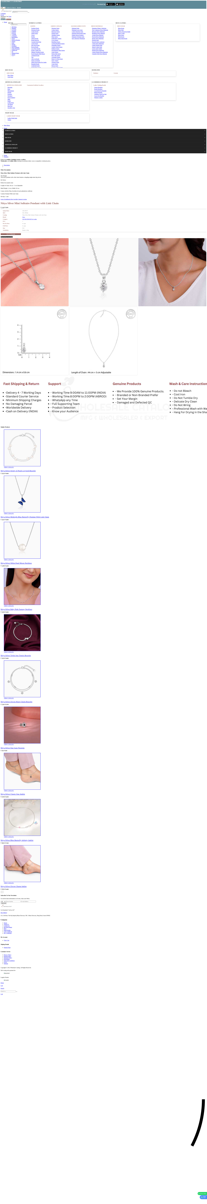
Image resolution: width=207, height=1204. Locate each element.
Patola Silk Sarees (56, 54)
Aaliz (12, 43)
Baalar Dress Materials (98, 38)
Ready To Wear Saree (57, 59)
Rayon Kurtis (34, 47)
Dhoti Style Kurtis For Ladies (38, 62)
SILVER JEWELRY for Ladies (29, 219)
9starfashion (14, 37)
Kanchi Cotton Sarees (57, 67)
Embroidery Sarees (56, 38)
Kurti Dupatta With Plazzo (38, 54)
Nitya (23, 217)
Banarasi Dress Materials (98, 31)
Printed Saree (55, 33)
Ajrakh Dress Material (97, 35)
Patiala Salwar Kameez (78, 35)
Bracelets (10, 87)
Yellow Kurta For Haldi (124, 31)
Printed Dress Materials (98, 50)
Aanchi (13, 44)
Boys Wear (10, 75)
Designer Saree (55, 28)
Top (32, 57)
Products (6, 156)
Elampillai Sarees (56, 45)
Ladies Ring (11, 102)
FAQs (5, 962)
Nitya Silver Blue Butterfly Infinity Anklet (17, 840)
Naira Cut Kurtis (35, 60)
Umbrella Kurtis (35, 65)
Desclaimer (7, 959)
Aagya (13, 38)
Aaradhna (13, 46)
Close (9, 16)
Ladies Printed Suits (97, 45)
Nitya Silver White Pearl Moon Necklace (16, 563)
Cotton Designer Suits (77, 31)
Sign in (14, 7)
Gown (33, 35)
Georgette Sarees (56, 57)
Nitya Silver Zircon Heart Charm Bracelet (16, 702)
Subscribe (3, 903)
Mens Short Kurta (122, 38)
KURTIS (33, 26)
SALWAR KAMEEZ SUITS (78, 26)
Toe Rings (10, 104)
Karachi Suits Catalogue (98, 42)
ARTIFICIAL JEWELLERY (14, 85)
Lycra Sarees (55, 40)
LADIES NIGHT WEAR (13, 116)
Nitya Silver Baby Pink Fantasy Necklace (16, 609)
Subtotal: (3, 18)
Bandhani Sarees (56, 42)
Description (7, 165)
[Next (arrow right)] (3, 892)
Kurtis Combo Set (36, 50)
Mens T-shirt (121, 33)
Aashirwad (14, 50)
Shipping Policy (8, 957)
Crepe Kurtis (34, 43)
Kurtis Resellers (98, 89)
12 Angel (13, 30)
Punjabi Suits (95, 40)
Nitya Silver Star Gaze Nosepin (13, 748)
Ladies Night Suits (12, 118)
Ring (9, 89)
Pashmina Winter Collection (99, 28)
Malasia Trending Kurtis (37, 52)
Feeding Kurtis (35, 28)
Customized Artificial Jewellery (35, 85)
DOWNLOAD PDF (7, 237)
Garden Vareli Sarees (57, 47)
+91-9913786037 (6, 1)
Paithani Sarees (55, 48)
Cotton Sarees (55, 30)
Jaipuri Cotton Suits (97, 47)
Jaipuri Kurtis (34, 38)
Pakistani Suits (75, 28)
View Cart (3, 19)
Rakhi (9, 101)
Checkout (8, 19)
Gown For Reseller (99, 96)
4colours (13, 32)
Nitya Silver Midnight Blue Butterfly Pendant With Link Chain (25, 517)
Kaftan (33, 37)
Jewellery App (11, 108)
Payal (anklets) (11, 97)
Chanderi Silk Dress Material (99, 54)
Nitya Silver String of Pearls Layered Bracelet (18, 471)
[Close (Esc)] (1, 891)
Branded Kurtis (35, 64)
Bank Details (7, 930)
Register (19, 7)
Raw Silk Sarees (56, 55)
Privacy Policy (7, 955)
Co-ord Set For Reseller (100, 90)
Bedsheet (95, 73)
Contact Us (9, 7)
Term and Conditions (9, 960)
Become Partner (8, 927)
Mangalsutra (11, 90)
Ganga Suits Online (97, 48)
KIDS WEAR (10, 73)
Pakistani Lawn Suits (77, 30)
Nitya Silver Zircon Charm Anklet (14, 886)
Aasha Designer (15, 49)
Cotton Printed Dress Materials (100, 52)
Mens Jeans (121, 35)
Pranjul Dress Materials (98, 37)
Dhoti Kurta (121, 37)
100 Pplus (14, 27)
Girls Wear (10, 77)
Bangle (9, 92)
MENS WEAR (121, 26)
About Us (6, 924)
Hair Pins (10, 106)
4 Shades (13, 31)
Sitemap (6, 963)
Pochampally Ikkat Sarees (58, 50)
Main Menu (7, 125)
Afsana (13, 54)
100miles (13, 28)
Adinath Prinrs (15, 53)
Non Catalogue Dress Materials (100, 30)
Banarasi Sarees (56, 31)
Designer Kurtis (35, 30)
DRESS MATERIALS (97, 26)
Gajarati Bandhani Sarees (58, 43)
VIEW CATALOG (9, 467)
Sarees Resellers (98, 87)
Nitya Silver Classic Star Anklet (13, 794)
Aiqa (12, 56)
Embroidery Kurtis (36, 67)
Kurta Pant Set (35, 40)
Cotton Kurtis (34, 31)
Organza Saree (55, 62)
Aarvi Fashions (15, 47)
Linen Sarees (55, 52)
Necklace (10, 96)
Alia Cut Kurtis (35, 59)
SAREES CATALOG (56, 26)
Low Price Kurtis (35, 48)
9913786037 (4, 912)
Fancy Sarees (55, 60)
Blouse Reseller (98, 92)
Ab (12, 51)
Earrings (10, 94)
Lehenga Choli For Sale (100, 94)
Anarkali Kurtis (35, 55)
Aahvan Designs (15, 40)
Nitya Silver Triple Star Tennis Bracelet (16, 655)
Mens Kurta (121, 28)
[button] (103, 1202)
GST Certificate (8, 931)
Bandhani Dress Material (98, 33)
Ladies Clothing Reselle (99, 85)
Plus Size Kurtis (35, 45)
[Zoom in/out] (3, 891)
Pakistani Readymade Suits (79, 33)
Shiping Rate (7, 947)
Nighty (9, 120)
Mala (9, 99)
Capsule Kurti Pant (36, 42)
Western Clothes (98, 97)
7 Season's (14, 35)
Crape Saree (55, 64)
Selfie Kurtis (34, 33)
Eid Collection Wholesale (78, 38)
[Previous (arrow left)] (1, 892)
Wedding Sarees (56, 35)
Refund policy (7, 956)
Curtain (116, 73)
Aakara (13, 41)
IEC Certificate (8, 933)
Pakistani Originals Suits (78, 37)
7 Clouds (13, 34)
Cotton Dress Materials (98, 43)
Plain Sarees (55, 37)
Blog (5, 928)
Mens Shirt (121, 30)
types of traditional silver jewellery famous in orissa (14, 199)
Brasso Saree (55, 65)
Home (5, 22)
